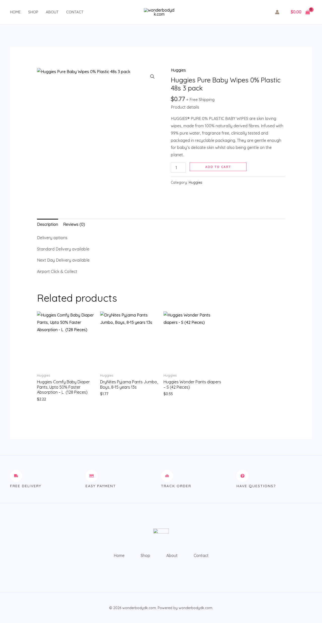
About (52, 12)
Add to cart (218, 167)
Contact (75, 12)
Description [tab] (47, 224)
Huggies (178, 70)
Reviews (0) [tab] (74, 224)
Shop (33, 12)
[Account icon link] (277, 12)
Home (15, 12)
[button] (152, 76)
